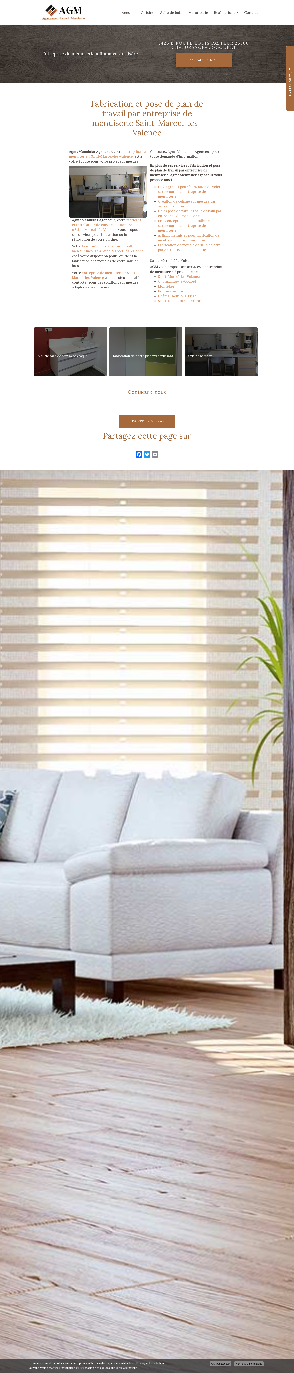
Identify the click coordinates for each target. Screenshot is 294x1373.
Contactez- (204, 60)
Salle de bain (171, 12)
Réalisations (225, 12)
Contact (251, 12)
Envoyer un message (147, 421)
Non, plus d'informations (249, 1363)
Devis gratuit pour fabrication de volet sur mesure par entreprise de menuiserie (189, 192)
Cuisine (147, 12)
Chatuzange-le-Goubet (177, 281)
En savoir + (70, 351)
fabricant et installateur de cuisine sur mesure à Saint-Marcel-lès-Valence (106, 225)
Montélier (166, 286)
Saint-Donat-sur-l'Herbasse (180, 301)
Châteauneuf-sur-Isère (177, 296)
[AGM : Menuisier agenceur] (60, 12)
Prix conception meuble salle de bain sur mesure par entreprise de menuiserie (188, 226)
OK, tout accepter (220, 1363)
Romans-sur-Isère (173, 291)
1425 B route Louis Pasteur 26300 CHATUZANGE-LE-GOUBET (204, 45)
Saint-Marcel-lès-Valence (179, 276)
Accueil (128, 12)
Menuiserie (198, 12)
